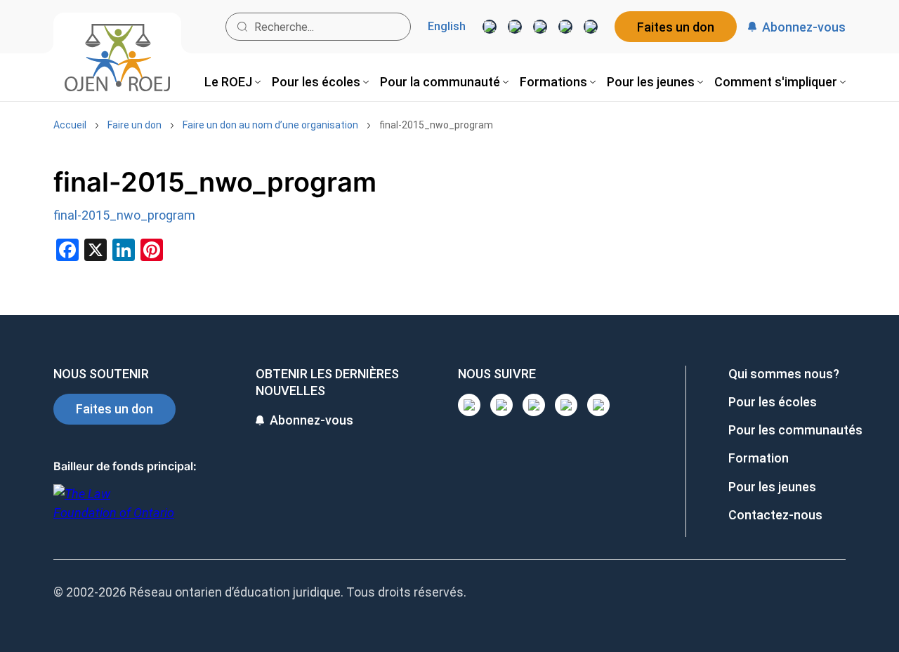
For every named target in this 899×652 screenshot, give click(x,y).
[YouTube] (540, 27)
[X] (565, 27)
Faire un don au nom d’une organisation (270, 125)
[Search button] (242, 26)
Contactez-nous (775, 514)
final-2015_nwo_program (436, 125)
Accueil (69, 125)
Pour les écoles (772, 401)
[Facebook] (591, 27)
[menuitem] (232, 81)
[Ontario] (113, 510)
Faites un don (675, 27)
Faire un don (134, 125)
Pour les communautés (795, 430)
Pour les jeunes (772, 486)
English (447, 26)
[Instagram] (490, 27)
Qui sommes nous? (783, 373)
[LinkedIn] (515, 27)
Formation (758, 458)
